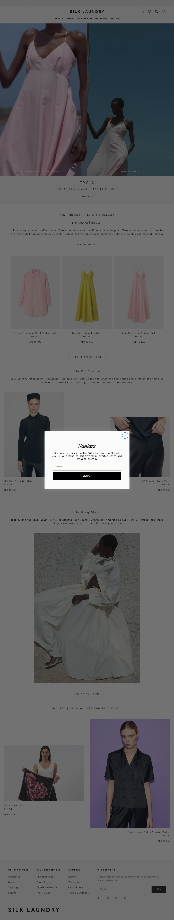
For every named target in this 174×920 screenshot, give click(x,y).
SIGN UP (87, 476)
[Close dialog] (125, 435)
